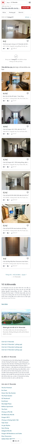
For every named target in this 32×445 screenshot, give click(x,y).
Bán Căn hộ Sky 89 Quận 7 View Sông (13, 96)
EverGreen (5, 401)
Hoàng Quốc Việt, (15, 98)
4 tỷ (4, 259)
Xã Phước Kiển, (23, 131)
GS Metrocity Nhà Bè (8, 414)
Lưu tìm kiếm (25, 7)
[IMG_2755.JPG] (16, 156)
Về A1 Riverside (9, 285)
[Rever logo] (3, 2)
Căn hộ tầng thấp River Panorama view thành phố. (16, 261)
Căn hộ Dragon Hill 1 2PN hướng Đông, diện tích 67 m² (16, 162)
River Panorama (6, 436)
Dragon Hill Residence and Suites (12, 433)
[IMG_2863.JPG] (16, 189)
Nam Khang (5, 428)
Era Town (4, 390)
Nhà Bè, (28, 164)
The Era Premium (7, 388)
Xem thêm (5, 304)
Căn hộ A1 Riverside (8, 342)
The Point (4, 409)
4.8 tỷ (5, 127)
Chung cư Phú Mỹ (7, 412)
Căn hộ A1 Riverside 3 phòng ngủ (12, 350)
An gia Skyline (6, 425)
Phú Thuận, (23, 98)
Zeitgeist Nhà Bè (7, 431)
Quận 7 (24, 275)
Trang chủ (9, 275)
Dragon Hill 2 (6, 417)
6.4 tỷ (5, 94)
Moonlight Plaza (6, 404)
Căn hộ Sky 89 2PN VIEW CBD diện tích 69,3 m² (16, 195)
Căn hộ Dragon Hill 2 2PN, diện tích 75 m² (14, 129)
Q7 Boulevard (6, 398)
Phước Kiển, (22, 164)
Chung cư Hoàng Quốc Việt (10, 420)
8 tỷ (4, 41)
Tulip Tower (5, 423)
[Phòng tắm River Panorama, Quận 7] (16, 256)
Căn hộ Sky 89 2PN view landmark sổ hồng (14, 228)
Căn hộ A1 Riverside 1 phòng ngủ (12, 344)
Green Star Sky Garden (9, 393)
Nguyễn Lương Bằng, (15, 46)
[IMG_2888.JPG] (16, 222)
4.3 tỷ (5, 160)
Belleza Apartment (7, 406)
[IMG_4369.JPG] (16, 90)
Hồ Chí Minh (16, 275)
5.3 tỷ (5, 193)
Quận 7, (28, 46)
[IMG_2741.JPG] (16, 123)
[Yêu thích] (27, 41)
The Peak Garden (7, 396)
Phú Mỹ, (23, 46)
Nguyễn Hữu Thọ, (14, 131)
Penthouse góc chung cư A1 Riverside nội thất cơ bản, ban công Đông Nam (16, 44)
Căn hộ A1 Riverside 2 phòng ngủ (12, 347)
